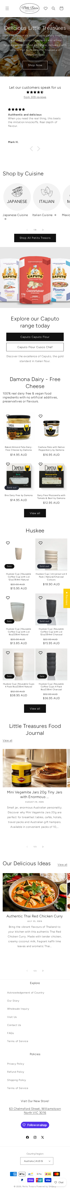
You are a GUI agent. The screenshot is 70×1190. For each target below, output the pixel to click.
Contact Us (14, 1025)
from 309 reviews (35, 97)
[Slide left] (27, 230)
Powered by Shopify (46, 1186)
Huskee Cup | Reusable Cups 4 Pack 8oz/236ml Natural (18, 685)
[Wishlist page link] (45, 8)
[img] (35, 92)
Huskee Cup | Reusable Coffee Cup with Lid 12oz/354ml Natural (18, 577)
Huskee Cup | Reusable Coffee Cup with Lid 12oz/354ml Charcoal (51, 632)
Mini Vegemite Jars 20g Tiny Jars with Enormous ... (34, 794)
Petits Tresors (29, 1186)
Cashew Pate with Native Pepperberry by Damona (51, 448)
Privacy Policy (15, 1063)
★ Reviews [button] (66, 598)
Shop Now (35, 65)
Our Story (13, 1000)
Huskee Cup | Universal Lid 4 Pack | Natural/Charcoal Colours (51, 577)
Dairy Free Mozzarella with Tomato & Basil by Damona (51, 496)
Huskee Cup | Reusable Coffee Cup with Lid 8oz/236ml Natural (18, 632)
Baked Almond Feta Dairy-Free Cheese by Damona (18, 448)
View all (35, 513)
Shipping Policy (16, 1080)
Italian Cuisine (42, 215)
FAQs (10, 1033)
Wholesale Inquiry (18, 1008)
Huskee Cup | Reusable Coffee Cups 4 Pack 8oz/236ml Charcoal (51, 687)
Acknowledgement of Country (25, 992)
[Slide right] (43, 230)
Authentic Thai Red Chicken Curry (34, 916)
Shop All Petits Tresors (35, 238)
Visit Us (12, 1017)
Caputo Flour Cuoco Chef (35, 347)
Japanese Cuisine (15, 215)
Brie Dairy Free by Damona (19, 495)
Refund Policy (15, 1071)
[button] (7, 8)
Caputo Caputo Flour (35, 336)
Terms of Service (17, 1041)
